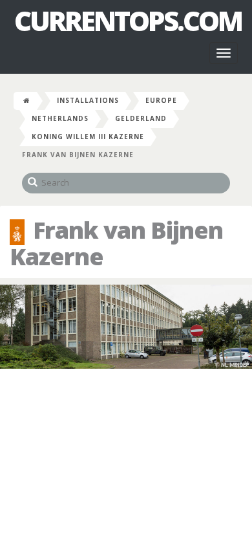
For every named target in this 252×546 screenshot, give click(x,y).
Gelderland (141, 118)
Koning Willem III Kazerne (88, 136)
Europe (161, 100)
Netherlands (60, 118)
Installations (88, 100)
